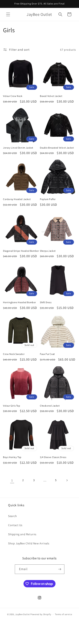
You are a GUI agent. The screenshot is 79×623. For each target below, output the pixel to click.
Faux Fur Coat (47, 353)
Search (12, 516)
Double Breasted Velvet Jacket (57, 147)
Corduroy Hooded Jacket (17, 199)
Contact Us (15, 525)
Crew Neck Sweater (14, 353)
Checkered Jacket (50, 405)
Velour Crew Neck (12, 95)
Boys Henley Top (12, 457)
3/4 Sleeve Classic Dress (53, 457)
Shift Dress (46, 302)
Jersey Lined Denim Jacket (18, 147)
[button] (8, 14)
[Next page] (66, 480)
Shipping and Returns (22, 534)
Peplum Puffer (48, 199)
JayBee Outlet (22, 614)
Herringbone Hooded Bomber (19, 302)
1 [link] (12, 480)
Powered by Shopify (40, 614)
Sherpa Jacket (48, 250)
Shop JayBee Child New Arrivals (28, 543)
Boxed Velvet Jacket (51, 95)
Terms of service (63, 614)
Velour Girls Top (11, 405)
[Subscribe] (59, 569)
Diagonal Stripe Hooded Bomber (21, 250)
